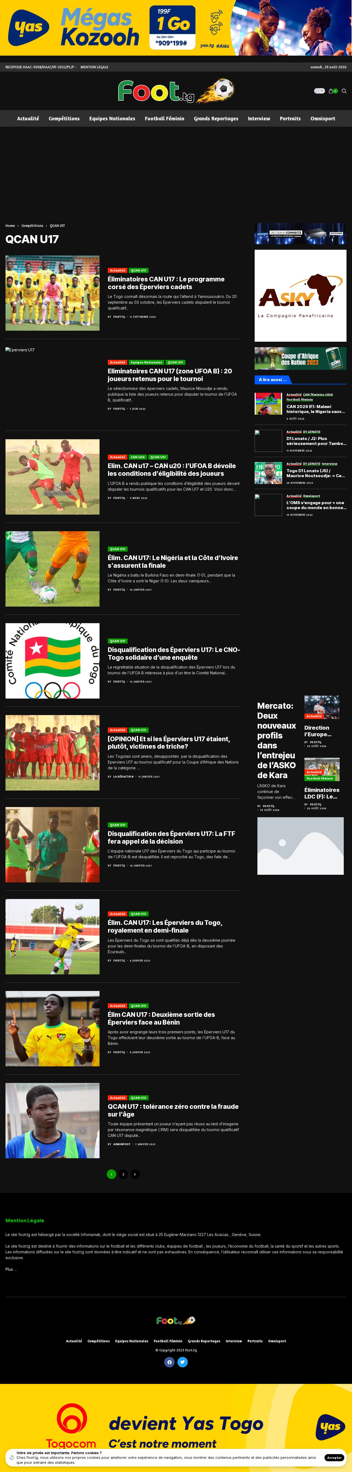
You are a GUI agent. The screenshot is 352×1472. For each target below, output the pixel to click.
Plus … (11, 1269)
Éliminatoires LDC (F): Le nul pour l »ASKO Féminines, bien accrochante (322, 793)
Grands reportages (204, 1341)
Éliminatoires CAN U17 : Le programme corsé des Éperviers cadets (166, 283)
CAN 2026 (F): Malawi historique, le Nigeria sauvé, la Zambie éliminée (316, 409)
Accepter (334, 1457)
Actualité (117, 270)
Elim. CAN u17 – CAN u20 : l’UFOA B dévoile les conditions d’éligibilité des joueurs (172, 469)
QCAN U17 (57, 225)
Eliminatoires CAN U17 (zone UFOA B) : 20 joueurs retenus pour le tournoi (170, 375)
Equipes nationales (146, 362)
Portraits (255, 1341)
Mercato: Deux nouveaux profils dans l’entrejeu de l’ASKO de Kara (276, 740)
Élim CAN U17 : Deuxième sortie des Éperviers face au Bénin (161, 1018)
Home (10, 225)
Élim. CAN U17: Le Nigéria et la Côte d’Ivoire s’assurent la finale (173, 561)
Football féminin (320, 778)
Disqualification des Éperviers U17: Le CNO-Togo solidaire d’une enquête (174, 653)
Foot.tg (119, 316)
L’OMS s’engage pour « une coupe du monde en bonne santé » (315, 505)
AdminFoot (121, 1144)
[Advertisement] (176, 168)
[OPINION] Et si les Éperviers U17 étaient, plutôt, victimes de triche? (169, 743)
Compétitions (32, 225)
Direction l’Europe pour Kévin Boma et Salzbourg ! (319, 731)
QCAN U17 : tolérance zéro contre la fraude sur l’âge (173, 1110)
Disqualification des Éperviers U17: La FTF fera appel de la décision (171, 837)
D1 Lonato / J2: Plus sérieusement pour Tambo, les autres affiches (315, 441)
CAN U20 (138, 457)
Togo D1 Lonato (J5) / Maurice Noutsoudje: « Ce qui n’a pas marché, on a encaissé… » (314, 473)
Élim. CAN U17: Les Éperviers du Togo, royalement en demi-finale (165, 926)
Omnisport (277, 1341)
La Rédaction (123, 776)
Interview (234, 1341)
